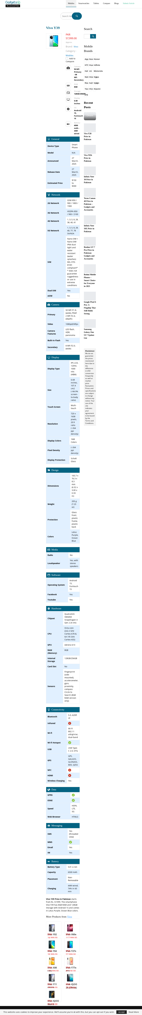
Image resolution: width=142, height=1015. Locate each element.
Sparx (95, 83)
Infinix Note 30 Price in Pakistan (89, 180)
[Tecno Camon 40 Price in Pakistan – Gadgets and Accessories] (90, 192)
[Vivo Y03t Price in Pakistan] (90, 149)
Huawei (90, 65)
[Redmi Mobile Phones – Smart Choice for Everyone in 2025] (90, 268)
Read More (134, 1012)
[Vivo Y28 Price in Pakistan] (90, 127)
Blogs (116, 3)
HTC (86, 65)
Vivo (69, 916)
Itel (86, 71)
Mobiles (71, 3)
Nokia (86, 77)
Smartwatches (83, 3)
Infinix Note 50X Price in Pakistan (89, 229)
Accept (121, 1012)
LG (90, 71)
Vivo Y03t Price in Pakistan (88, 158)
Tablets (96, 3)
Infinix (95, 65)
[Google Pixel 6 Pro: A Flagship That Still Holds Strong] (90, 296)
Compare (106, 3)
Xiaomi (95, 89)
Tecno (86, 89)
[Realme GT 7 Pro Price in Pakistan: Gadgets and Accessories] (90, 241)
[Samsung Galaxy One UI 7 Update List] (90, 323)
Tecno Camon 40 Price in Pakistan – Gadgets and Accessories (89, 204)
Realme (86, 83)
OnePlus (90, 77)
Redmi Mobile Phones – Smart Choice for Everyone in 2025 (90, 280)
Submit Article (128, 3)
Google (90, 59)
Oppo (95, 77)
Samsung (90, 83)
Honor (95, 59)
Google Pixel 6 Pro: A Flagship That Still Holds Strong (90, 308)
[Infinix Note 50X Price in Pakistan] (90, 219)
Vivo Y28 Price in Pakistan (87, 136)
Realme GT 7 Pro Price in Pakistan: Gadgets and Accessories (89, 253)
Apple (86, 59)
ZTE (86, 94)
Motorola (95, 71)
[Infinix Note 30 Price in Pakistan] (90, 170)
